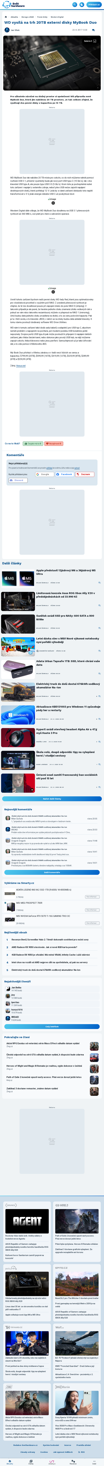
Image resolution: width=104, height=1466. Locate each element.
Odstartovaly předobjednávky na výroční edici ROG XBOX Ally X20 (25, 1299)
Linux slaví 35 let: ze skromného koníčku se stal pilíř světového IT (26, 1308)
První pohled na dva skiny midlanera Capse (24, 1366)
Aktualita (14, 17)
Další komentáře (52, 872)
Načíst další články (52, 799)
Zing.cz (9, 1046)
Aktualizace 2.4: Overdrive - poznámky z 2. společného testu (74, 1375)
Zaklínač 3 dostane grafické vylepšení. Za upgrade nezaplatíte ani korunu (73, 1250)
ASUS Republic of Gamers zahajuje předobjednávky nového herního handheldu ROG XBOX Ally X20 (26, 1247)
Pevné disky (42, 17)
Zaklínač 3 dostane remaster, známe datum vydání (32, 1088)
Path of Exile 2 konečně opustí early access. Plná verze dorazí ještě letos (44, 1077)
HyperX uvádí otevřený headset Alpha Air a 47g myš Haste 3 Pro (66, 731)
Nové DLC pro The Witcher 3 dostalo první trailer (77, 1298)
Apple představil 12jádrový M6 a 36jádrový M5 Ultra (66, 572)
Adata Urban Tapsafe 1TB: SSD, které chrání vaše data (68, 663)
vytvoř (77, 468)
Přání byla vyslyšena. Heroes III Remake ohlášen (76, 1244)
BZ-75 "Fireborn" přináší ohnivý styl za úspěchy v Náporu (76, 1359)
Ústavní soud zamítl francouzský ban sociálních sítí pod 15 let (66, 776)
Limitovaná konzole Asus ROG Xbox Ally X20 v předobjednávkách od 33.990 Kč (65, 595)
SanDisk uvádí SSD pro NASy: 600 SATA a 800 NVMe (65, 617)
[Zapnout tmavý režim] (81, 4)
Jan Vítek (15, 30)
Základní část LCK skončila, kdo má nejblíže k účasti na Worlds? (25, 1359)
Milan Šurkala (42, 582)
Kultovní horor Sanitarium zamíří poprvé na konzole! (24, 1256)
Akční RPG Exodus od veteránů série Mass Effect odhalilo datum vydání (42, 1043)
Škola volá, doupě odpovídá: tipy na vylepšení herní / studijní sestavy (65, 754)
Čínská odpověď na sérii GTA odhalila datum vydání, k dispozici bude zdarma (45, 1054)
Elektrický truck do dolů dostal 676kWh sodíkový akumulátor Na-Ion (68, 685)
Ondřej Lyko (41, 741)
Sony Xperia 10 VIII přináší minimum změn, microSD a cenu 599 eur (74, 1419)
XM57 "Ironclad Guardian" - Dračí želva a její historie (74, 1367)
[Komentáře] (93, 30)
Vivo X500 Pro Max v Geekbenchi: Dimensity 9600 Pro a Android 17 (74, 1427)
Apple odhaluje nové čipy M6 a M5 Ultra (22, 1315)
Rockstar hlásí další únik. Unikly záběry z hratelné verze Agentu (23, 1237)
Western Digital (57, 17)
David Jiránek (42, 764)
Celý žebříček (52, 1026)
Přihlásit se (94, 5)
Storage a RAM (27, 17)
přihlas (49, 468)
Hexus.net (21, 365)
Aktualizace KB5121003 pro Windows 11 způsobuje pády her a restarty (68, 708)
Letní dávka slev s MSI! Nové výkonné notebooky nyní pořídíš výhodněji (67, 640)
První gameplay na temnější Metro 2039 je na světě (75, 1305)
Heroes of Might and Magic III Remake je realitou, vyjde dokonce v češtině (44, 1066)
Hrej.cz (9, 1080)
